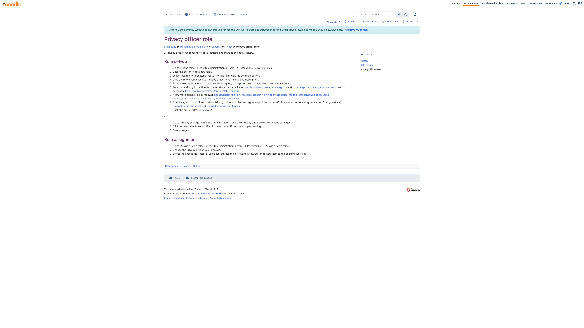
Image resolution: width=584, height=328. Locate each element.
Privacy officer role (356, 29)
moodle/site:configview (227, 94)
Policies (364, 60)
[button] (580, 4)
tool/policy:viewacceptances (223, 106)
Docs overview (226, 14)
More (242, 14)
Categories (171, 165)
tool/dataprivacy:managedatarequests (315, 87)
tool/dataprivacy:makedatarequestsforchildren (212, 90)
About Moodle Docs (184, 198)
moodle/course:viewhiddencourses (309, 94)
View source (392, 21)
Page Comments (370, 21)
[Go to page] (399, 14)
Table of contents (199, 14)
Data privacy (366, 65)
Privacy (228, 46)
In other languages (201, 177)
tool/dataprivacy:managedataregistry (265, 87)
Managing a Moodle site (194, 46)
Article (351, 21)
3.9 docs (333, 21)
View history (412, 21)
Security (216, 46)
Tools (176, 177)
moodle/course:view (227, 98)
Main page (175, 14)
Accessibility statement (221, 198)
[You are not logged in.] (416, 14)
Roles (196, 165)
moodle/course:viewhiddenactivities (193, 98)
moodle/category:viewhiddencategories (264, 94)
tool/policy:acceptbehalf (187, 106)
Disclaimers (201, 198)
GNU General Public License (205, 193)
